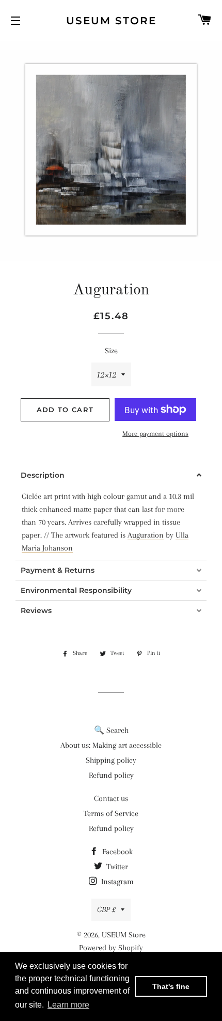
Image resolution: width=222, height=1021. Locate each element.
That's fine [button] (170, 986)
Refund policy (111, 775)
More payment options (155, 433)
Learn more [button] (68, 1004)
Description (43, 475)
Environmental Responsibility (76, 590)
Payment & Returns (57, 570)
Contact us (111, 798)
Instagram (116, 881)
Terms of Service (111, 813)
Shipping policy (111, 760)
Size (111, 350)
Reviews (36, 610)
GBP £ (106, 909)
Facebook (116, 851)
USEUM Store (111, 20)
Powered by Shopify (111, 947)
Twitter (116, 866)
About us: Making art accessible (111, 745)
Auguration (146, 535)
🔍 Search (111, 730)
